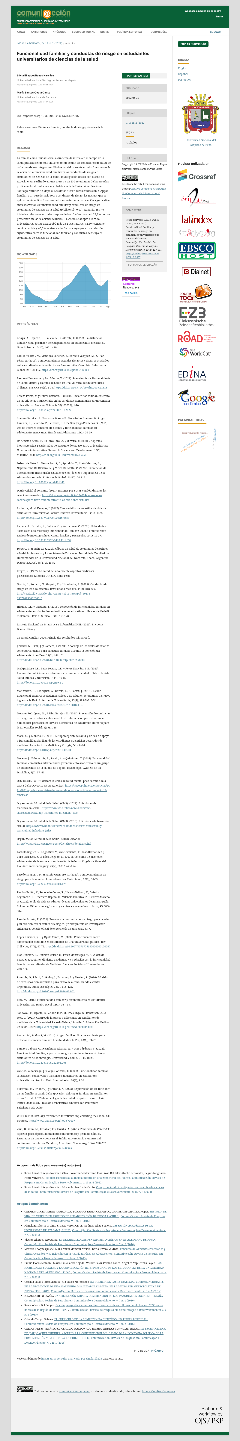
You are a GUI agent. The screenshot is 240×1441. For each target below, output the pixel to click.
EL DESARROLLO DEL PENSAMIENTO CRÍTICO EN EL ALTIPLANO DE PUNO (107, 1239)
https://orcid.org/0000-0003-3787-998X (35, 102)
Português (184, 79)
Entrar (219, 16)
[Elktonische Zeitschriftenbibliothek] (197, 325)
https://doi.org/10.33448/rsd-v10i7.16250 (61, 455)
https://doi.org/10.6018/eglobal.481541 (40, 482)
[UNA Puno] (200, 132)
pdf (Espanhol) (137, 75)
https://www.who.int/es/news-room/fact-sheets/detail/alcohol (54, 843)
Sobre (104, 31)
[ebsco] (197, 259)
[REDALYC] (197, 236)
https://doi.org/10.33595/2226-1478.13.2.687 (51, 115)
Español (183, 74)
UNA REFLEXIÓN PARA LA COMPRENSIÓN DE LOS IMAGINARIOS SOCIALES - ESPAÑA (109, 1296)
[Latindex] (197, 224)
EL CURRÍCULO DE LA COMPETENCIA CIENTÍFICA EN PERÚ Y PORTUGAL (101, 1319)
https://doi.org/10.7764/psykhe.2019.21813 (81, 387)
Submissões (159, 31)
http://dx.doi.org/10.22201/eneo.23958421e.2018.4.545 (50, 705)
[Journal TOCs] (195, 302)
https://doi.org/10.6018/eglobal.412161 (65, 370)
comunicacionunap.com (74, 1391)
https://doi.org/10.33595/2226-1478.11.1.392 (44, 540)
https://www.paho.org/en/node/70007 (52, 1120)
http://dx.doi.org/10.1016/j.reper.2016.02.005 (44, 750)
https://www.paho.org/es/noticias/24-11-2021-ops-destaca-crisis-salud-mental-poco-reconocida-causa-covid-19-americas (63, 790)
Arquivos (33, 43)
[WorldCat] (197, 357)
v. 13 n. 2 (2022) (52, 43)
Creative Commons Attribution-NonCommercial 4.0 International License (144, 193)
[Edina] (195, 384)
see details (131, 293)
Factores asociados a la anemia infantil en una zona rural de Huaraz (87, 1178)
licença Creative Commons (158, 1391)
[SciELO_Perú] (198, 207)
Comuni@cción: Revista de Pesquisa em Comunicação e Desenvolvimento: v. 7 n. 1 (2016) (79, 1300)
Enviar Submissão (193, 44)
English (182, 68)
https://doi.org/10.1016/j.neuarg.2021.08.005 (44, 1148)
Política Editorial (130, 31)
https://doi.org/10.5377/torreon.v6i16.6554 (43, 517)
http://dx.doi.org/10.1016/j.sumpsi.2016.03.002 (46, 991)
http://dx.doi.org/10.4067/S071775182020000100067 (78, 946)
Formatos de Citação (142, 264)
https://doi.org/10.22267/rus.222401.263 (41, 1062)
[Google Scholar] (197, 404)
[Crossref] (197, 180)
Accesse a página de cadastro (203, 10)
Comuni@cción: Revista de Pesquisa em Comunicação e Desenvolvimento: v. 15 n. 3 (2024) (96, 1192)
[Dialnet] (197, 278)
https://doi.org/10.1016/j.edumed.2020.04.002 (64, 1027)
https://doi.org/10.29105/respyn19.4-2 (40, 682)
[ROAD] (197, 341)
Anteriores (39, 31)
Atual (21, 31)
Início (20, 43)
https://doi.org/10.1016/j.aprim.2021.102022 (44, 410)
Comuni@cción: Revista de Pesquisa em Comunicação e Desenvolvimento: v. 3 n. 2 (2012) (106, 1291)
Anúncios (59, 31)
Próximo (157, 1350)
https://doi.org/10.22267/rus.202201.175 (41, 884)
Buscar (215, 31)
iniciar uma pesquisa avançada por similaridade (71, 1358)
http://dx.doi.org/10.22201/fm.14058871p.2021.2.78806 (51, 660)
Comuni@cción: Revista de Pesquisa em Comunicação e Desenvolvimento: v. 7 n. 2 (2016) (79, 1244)
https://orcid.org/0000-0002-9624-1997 (35, 85)
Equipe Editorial (83, 31)
